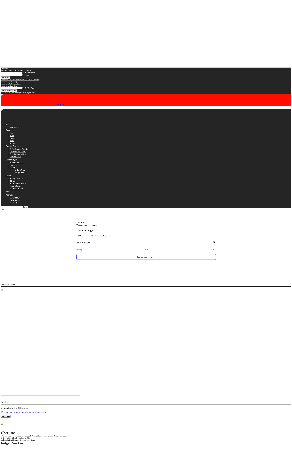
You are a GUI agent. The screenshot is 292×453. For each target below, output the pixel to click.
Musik (12, 140)
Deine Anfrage (15, 200)
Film (11, 133)
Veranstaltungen (82, 225)
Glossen (13, 181)
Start (2, 209)
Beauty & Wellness (16, 178)
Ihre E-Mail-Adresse (29, 88)
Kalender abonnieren (145, 257)
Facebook (9, 450)
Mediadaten (14, 203)
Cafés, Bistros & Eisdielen (19, 149)
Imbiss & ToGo (15, 156)
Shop (7, 191)
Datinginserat (19, 172)
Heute (146, 250)
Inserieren (13, 165)
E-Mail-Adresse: (7, 408)
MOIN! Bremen (15, 127)
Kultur (7, 130)
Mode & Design (15, 186)
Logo (33, 440)
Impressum (24, 440)
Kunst (12, 135)
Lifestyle (8, 175)
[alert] (146, 236)
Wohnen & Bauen (16, 188)
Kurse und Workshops (18, 183)
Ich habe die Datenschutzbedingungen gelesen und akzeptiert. (26, 412)
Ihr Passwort (26, 75)
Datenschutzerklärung (9, 82)
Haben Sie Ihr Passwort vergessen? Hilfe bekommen (20, 80)
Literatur (13, 138)
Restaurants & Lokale (18, 151)
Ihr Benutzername (28, 73)
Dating (12, 167)
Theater (13, 143)
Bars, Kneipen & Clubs (18, 154)
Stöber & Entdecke (16, 162)
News (7, 124)
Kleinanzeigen (11, 159)
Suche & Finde (20, 170)
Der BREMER (15, 198)
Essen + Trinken (12, 146)
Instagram (9, 448)
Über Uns (9, 194)
